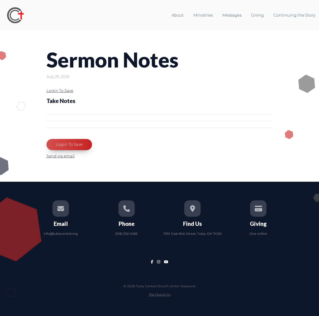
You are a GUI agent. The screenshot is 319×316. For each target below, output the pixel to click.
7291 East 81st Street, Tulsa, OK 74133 (192, 233)
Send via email (60, 156)
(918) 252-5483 (126, 233)
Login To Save (59, 91)
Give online (258, 233)
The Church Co (159, 294)
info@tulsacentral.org (61, 233)
